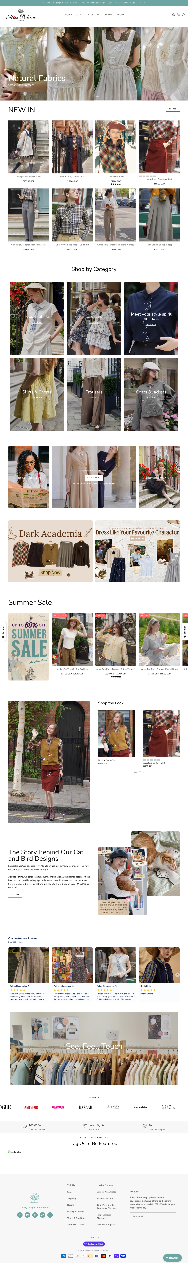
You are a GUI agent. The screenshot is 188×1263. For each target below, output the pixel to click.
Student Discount (105, 1198)
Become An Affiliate (106, 1191)
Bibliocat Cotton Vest (107, 760)
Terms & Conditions (76, 1218)
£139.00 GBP (28, 181)
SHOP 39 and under (19, 86)
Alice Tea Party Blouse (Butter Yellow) (115, 669)
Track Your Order (75, 1224)
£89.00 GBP (28, 249)
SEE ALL (172, 109)
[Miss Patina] (21, 15)
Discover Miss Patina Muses (159, 478)
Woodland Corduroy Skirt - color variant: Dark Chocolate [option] (154, 176)
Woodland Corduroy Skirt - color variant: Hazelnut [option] (144, 176)
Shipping (71, 1198)
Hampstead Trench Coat (29, 177)
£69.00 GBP (72, 249)
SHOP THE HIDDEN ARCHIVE (29, 478)
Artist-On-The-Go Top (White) (72, 669)
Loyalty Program (105, 1185)
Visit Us (71, 1185)
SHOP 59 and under (44, 86)
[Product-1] (50, 755)
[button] (78, 15)
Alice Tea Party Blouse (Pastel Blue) (159, 669)
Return (70, 1205)
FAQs (69, 1191)
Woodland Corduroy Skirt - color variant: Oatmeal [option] (151, 176)
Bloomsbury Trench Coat (72, 177)
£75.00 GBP (159, 249)
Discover (15, 895)
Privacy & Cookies (75, 1211)
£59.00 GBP (116, 181)
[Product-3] (60, 743)
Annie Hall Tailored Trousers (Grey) (29, 245)
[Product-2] (49, 774)
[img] (116, 184)
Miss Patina (89, 1250)
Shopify (105, 1250)
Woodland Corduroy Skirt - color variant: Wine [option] (140, 176)
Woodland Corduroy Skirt (159, 179)
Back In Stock (94, 477)
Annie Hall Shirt (116, 177)
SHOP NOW (171, 602)
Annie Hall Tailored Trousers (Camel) (116, 245)
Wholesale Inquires (106, 1224)
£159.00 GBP (72, 181)
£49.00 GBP (102, 763)
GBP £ (91, 1237)
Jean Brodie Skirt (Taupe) (159, 245)
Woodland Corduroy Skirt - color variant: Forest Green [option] (147, 176)
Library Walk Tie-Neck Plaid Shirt (72, 245)
